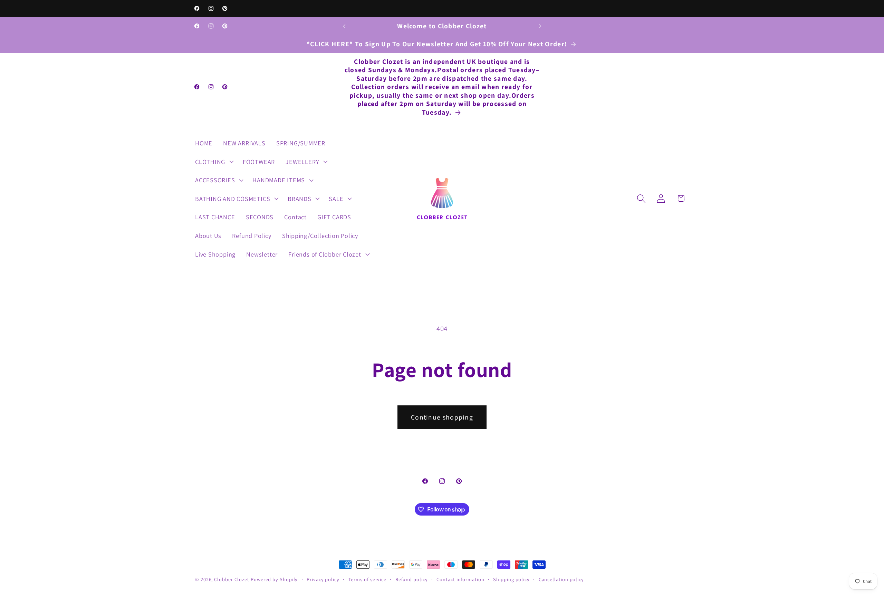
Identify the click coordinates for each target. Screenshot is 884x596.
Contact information (460, 579)
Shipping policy (511, 579)
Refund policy (411, 579)
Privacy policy (323, 579)
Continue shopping (442, 417)
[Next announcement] (540, 26)
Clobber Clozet (231, 579)
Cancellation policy (561, 579)
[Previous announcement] (344, 26)
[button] (213, 161)
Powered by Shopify (274, 579)
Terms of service (367, 579)
